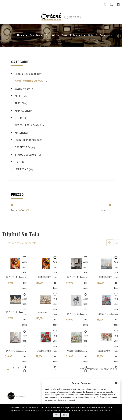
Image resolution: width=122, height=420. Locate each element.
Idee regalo (22, 169)
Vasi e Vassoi (22, 88)
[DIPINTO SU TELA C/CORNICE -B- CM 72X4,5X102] (45, 263)
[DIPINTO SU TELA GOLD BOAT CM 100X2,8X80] (106, 263)
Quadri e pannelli (72, 35)
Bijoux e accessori (26, 73)
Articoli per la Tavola (28, 125)
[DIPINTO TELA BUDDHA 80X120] (15, 337)
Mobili (18, 95)
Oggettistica (22, 147)
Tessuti (19, 103)
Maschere (21, 132)
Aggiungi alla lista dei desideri (24, 256)
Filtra (103, 210)
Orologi (19, 162)
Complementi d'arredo (42, 35)
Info (65, 415)
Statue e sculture (25, 154)
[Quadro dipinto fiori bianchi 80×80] (76, 337)
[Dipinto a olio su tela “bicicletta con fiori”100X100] (106, 300)
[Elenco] (117, 243)
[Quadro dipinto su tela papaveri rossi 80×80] (45, 337)
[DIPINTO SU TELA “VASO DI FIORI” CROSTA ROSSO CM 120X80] (106, 337)
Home (20, 35)
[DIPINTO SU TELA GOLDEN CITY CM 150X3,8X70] (15, 299)
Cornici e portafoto (27, 139)
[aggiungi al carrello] (24, 371)
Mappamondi (22, 110)
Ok (56, 415)
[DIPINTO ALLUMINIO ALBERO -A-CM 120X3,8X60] (45, 300)
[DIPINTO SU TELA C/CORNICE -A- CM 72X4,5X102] (15, 263)
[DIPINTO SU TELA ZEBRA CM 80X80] (76, 300)
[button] (116, 383)
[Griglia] (110, 243)
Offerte (19, 117)
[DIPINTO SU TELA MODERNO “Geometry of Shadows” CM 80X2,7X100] (76, 263)
